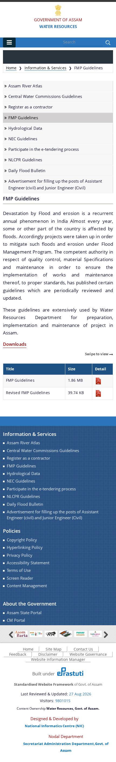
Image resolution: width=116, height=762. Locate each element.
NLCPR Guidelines (25, 160)
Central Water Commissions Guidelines (45, 96)
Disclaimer (47, 654)
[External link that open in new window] (21, 633)
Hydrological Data (25, 128)
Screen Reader (20, 578)
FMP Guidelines (23, 118)
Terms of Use (19, 570)
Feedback (17, 654)
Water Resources (58, 26)
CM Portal (16, 620)
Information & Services (45, 67)
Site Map (54, 649)
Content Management (27, 586)
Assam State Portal (24, 613)
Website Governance (88, 654)
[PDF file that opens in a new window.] (102, 381)
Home (11, 67)
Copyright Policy (22, 540)
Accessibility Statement (28, 563)
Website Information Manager (58, 659)
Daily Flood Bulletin (27, 170)
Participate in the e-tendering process (43, 149)
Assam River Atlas (25, 86)
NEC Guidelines (22, 139)
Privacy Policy (19, 555)
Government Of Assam (58, 19)
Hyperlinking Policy (25, 547)
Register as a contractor (30, 107)
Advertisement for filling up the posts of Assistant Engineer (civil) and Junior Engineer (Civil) (55, 184)
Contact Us (83, 649)
